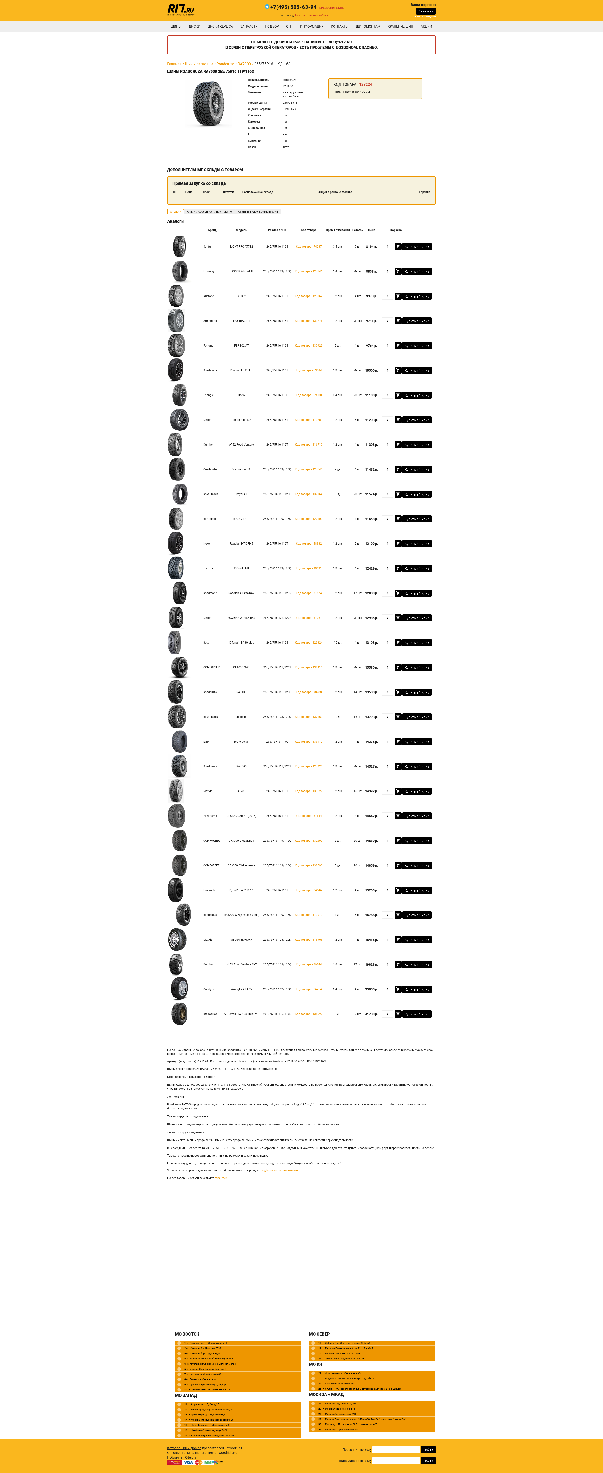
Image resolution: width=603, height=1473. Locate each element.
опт (289, 26)
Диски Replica (220, 26)
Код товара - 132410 (308, 667)
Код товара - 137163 (308, 717)
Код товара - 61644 (309, 816)
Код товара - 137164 (308, 494)
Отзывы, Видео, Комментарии (258, 211)
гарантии (221, 1178)
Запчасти (249, 26)
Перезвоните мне (331, 8)
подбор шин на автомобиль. (280, 1170)
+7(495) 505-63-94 (293, 7)
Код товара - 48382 (309, 543)
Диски (194, 26)
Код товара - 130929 (308, 345)
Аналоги (175, 211)
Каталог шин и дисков (184, 1448)
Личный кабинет (318, 15)
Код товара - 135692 (308, 1014)
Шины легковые (199, 64)
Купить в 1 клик (417, 247)
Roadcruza (225, 64)
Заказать (426, 11)
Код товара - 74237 (309, 246)
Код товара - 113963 (308, 939)
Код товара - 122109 (308, 519)
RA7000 (244, 64)
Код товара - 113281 (308, 420)
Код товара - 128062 (308, 296)
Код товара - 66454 (309, 989)
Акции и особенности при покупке (209, 211)
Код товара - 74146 (309, 890)
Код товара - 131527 (308, 791)
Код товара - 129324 (308, 642)
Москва (300, 15)
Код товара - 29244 (309, 964)
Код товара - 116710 (308, 444)
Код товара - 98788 (309, 692)
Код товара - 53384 (309, 370)
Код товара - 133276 (308, 321)
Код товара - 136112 (308, 741)
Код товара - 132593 (308, 865)
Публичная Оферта (182, 1457)
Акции (426, 26)
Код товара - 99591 (309, 568)
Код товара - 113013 (308, 915)
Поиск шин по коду (357, 1450)
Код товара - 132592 (308, 840)
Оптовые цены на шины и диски (191, 1453)
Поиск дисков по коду (355, 1461)
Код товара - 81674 (309, 593)
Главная (174, 64)
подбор (272, 26)
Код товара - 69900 (309, 395)
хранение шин (400, 26)
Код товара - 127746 (308, 271)
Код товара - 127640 (308, 469)
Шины (176, 26)
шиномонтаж (368, 26)
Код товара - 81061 (309, 618)
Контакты (339, 26)
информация (312, 26)
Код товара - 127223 (308, 766)
